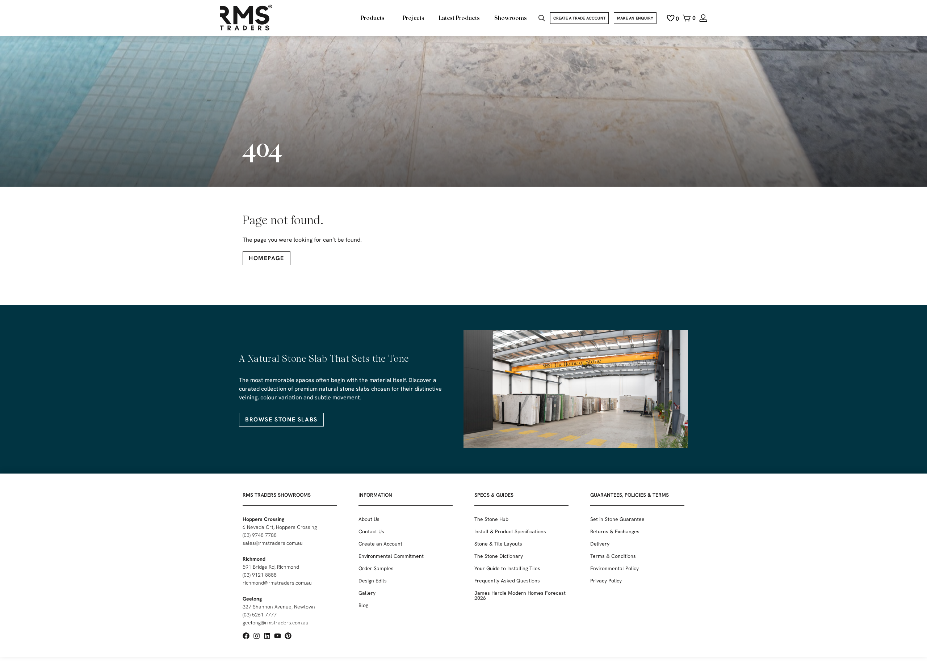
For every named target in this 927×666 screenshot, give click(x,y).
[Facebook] (246, 635)
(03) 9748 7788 (260, 535)
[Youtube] (277, 635)
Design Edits (372, 580)
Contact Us (371, 531)
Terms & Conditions (613, 556)
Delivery (599, 543)
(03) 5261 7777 (260, 614)
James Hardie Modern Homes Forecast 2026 (520, 595)
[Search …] (541, 19)
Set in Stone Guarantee (617, 519)
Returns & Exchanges (614, 531)
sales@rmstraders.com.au (273, 543)
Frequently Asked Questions (507, 580)
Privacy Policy (606, 580)
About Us (368, 519)
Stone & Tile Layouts (498, 543)
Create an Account (380, 543)
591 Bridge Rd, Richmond (271, 567)
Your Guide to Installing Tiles (507, 568)
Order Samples (376, 568)
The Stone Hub (491, 519)
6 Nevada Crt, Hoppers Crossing (280, 527)
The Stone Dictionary (498, 556)
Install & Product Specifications (510, 531)
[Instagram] (256, 635)
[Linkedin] (267, 635)
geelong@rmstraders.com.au (276, 622)
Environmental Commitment (391, 556)
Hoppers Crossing (263, 519)
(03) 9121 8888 (260, 575)
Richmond (254, 559)
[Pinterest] (288, 635)
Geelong (252, 598)
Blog (363, 605)
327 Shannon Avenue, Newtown (279, 606)
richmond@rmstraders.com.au (277, 583)
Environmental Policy (614, 568)
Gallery (367, 593)
